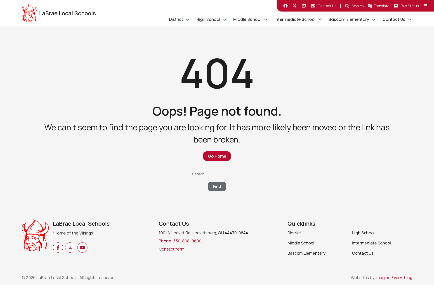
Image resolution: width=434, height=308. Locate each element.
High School (208, 19)
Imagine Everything (393, 277)
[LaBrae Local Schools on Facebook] (285, 6)
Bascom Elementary (349, 19)
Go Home (217, 156)
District (176, 19)
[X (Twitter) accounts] (294, 6)
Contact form (171, 249)
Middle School (247, 19)
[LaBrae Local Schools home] (35, 240)
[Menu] (425, 6)
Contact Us (393, 19)
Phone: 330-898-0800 (180, 241)
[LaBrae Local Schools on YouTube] (304, 6)
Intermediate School (295, 19)
